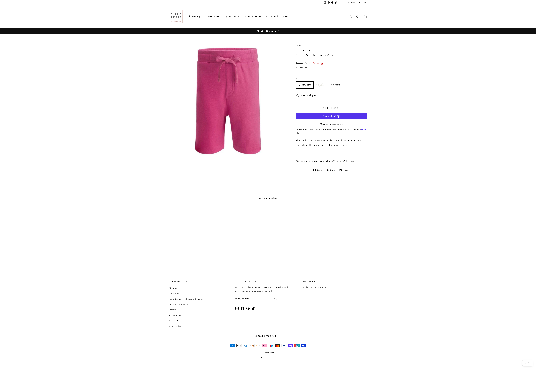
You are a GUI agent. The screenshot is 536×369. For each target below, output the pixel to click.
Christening (194, 16)
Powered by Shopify (268, 358)
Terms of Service (176, 321)
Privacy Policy (175, 315)
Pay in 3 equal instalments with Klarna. (186, 299)
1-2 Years (321, 85)
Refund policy (175, 326)
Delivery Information (178, 304)
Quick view (192, 238)
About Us (173, 288)
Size (300, 79)
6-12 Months (305, 85)
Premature (213, 16)
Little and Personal (254, 16)
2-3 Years (335, 85)
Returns (172, 310)
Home (298, 45)
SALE (286, 16)
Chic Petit (303, 50)
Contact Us (174, 293)
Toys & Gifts (230, 16)
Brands (275, 16)
